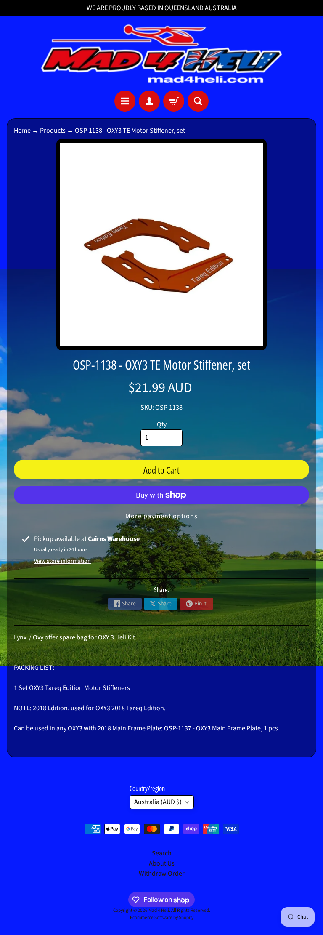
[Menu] (124, 101)
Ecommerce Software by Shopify (161, 917)
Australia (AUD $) (158, 802)
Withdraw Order (162, 873)
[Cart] (173, 101)
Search (162, 853)
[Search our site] (198, 101)
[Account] (149, 101)
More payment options (161, 516)
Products (53, 130)
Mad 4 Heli (158, 910)
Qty (162, 424)
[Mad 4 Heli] (161, 53)
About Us (162, 863)
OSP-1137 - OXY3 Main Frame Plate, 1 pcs (221, 728)
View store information (62, 561)
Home (22, 130)
